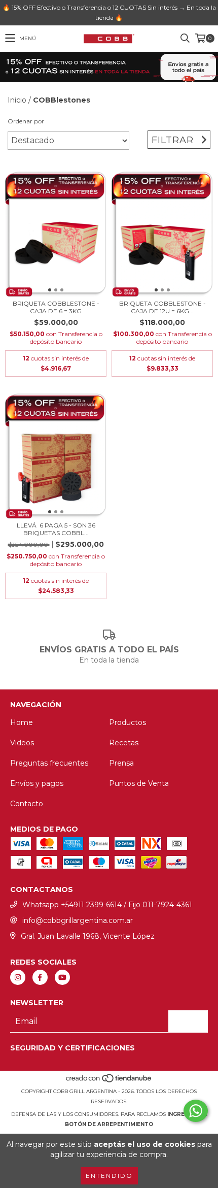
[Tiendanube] (109, 1081)
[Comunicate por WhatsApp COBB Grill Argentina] (196, 1111)
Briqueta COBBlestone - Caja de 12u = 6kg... (162, 307)
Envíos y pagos (36, 783)
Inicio (17, 100)
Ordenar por (26, 121)
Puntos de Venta (139, 783)
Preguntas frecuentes (49, 763)
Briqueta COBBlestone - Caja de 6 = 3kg (56, 307)
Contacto (26, 803)
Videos (22, 742)
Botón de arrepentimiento (109, 1124)
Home (21, 722)
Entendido (109, 1175)
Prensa (121, 763)
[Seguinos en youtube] (62, 977)
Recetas (123, 742)
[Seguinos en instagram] (17, 977)
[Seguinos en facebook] (40, 977)
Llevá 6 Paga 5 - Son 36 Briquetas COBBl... (56, 529)
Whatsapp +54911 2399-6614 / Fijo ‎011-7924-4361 (107, 904)
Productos (127, 722)
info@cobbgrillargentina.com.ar (77, 920)
